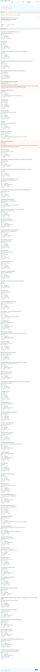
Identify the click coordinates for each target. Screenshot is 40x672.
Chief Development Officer (6, 332)
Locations (9, 7)
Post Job (18, 2)
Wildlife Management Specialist (8, 505)
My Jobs (3, 11)
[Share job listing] (1, 22)
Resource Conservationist (6, 219)
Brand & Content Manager (6, 629)
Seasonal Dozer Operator (6, 526)
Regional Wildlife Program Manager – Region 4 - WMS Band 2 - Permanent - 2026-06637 (19, 598)
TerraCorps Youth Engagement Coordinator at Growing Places (14, 51)
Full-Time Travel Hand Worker (7, 423)
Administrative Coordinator (6, 537)
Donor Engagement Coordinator (8, 577)
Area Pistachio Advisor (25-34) (7, 442)
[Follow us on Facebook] (35, 670)
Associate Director (5, 557)
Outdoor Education (5, 110)
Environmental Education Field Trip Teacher (10, 31)
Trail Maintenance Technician (7, 432)
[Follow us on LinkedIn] (37, 670)
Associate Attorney (5, 483)
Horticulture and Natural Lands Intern (9, 412)
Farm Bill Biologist (5, 321)
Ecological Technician (5, 548)
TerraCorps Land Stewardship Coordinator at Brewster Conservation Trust (17, 61)
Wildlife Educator (4, 100)
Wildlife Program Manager (6, 372)
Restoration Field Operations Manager (9, 588)
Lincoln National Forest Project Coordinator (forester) (12, 639)
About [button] (37, 1)
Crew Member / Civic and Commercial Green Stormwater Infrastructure (16, 189)
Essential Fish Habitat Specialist (8, 474)
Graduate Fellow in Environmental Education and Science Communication (16, 159)
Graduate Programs (29, 2)
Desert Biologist (4, 463)
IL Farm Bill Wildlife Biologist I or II (8, 494)
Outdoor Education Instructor (7, 90)
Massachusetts (7, 20)
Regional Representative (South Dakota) (9, 230)
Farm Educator (4, 41)
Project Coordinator (5, 452)
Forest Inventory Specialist (6, 239)
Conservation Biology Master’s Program (9, 81)
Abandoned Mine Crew (6, 402)
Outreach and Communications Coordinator (10, 650)
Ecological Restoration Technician (8, 271)
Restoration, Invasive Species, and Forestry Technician (12, 281)
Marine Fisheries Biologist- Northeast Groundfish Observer (13, 70)
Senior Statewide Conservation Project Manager (11, 619)
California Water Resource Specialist (9, 609)
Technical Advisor (4, 290)
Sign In (23, 2)
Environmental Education (10, 24)
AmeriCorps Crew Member (6, 131)
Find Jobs (12, 2)
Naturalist (7, 26)
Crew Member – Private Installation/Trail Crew (11, 311)
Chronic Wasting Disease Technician (8, 301)
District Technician (5, 250)
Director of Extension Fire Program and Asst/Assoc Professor (14, 362)
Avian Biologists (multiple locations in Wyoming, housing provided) (15, 381)
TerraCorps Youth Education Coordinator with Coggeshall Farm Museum (16, 169)
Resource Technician (5, 341)
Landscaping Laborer (5, 391)
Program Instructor (5, 149)
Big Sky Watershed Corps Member (8, 352)
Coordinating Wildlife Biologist (7, 199)
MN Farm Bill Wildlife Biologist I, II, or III (9, 179)
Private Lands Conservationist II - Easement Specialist (12, 209)
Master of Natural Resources (7, 141)
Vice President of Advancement (7, 567)
